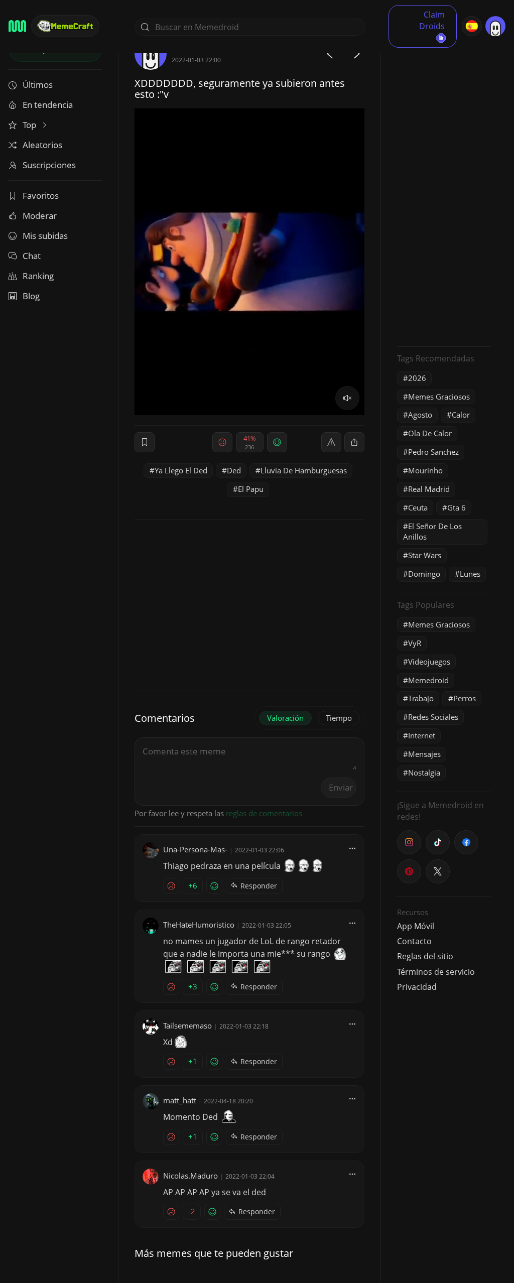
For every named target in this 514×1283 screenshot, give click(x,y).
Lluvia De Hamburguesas (304, 470)
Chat (32, 256)
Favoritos (41, 195)
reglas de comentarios (264, 813)
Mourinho (425, 470)
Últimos (38, 84)
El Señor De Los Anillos (432, 531)
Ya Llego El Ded (181, 470)
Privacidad (417, 986)
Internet (421, 735)
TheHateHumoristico (198, 925)
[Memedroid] (17, 26)
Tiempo (339, 718)
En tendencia (48, 104)
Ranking (38, 276)
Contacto (414, 941)
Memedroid (428, 680)
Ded (234, 470)
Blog (31, 296)
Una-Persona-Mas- (195, 849)
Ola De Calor (430, 433)
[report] (331, 442)
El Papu (251, 489)
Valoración (285, 718)
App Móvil (415, 926)
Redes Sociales (433, 717)
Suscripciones (49, 165)
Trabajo (421, 698)
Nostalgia (424, 772)
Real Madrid (429, 489)
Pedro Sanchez (433, 452)
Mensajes (424, 754)
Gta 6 (456, 507)
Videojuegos (429, 662)
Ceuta (418, 507)
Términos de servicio (436, 971)
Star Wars (424, 555)
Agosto (420, 415)
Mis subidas (45, 235)
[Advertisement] (443, 188)
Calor (461, 415)
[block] (354, 442)
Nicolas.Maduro (190, 1176)
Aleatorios (42, 145)
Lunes (470, 574)
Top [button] (30, 125)
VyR (414, 643)
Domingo (424, 574)
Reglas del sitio (425, 956)
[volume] (347, 398)
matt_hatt (179, 1100)
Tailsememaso (187, 1025)
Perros (464, 698)
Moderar (40, 215)
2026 (417, 378)
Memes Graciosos (439, 397)
